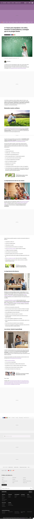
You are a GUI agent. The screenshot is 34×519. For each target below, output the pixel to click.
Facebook (26, 2)
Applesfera (3, 498)
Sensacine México (17, 511)
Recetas (4, 22)
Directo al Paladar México (23, 512)
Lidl (19, 22)
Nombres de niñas (16, 467)
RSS (12, 470)
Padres (13, 482)
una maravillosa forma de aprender (15, 358)
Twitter (28, 2)
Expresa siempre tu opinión (11, 248)
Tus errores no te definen (11, 360)
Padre (9, 22)
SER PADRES (4, 2)
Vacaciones (12, 22)
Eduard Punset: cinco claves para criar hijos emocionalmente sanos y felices (22, 374)
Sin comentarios (7, 34)
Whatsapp (16, 22)
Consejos (28, 22)
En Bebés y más (17, 264)
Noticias (3, 477)
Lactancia (24, 477)
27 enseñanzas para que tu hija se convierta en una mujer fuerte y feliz (21, 266)
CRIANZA (12, 2)
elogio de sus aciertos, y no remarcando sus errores (16, 141)
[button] (9, 61)
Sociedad (3, 482)
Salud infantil (14, 477)
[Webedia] (32, 0)
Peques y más (25, 482)
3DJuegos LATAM (10, 511)
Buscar (31, 488)
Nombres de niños (10, 467)
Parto (2, 479)
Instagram (31, 2)
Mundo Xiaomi (3, 500)
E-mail (14, 34)
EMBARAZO (8, 2)
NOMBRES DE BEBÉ (18, 2)
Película (7, 22)
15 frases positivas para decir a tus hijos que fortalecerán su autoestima (22, 176)
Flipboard (29, 2)
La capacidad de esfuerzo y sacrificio (10, 300)
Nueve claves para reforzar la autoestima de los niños (20, 381)
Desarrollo (24, 479)
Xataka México (3, 511)
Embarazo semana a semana (23, 467)
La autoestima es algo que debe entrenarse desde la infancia (14, 128)
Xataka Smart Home (4, 499)
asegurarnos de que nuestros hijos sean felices (18, 68)
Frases (32, 22)
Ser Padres (13, 417)
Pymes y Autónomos (10, 505)
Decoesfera (3, 505)
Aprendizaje (21, 417)
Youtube (32, 2)
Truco (21, 22)
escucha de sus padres (24, 201)
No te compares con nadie (11, 258)
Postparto (13, 479)
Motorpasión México (29, 511)
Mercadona (25, 22)
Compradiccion (3, 506)
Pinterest (25, 2)
